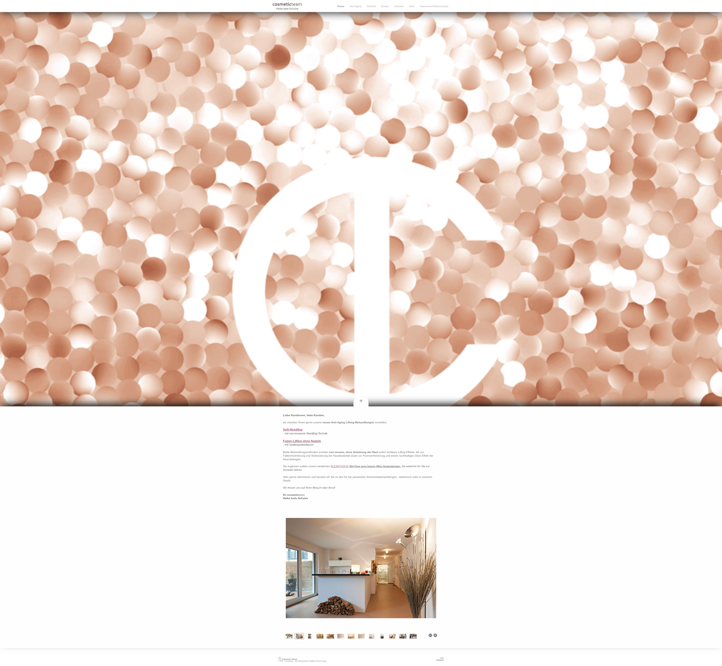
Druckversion (286, 659)
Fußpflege (311, 661)
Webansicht (440, 660)
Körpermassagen (320, 661)
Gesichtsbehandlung (301, 661)
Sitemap (294, 659)
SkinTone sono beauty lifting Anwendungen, (375, 466)
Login (442, 658)
